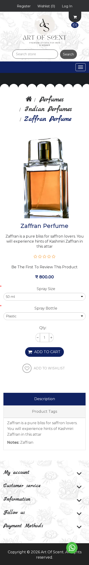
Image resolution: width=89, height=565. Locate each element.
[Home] (29, 99)
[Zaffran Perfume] (44, 176)
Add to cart (47, 352)
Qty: (43, 328)
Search (68, 54)
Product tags (44, 411)
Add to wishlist (49, 368)
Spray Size (46, 289)
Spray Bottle (45, 308)
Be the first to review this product (44, 267)
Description (44, 399)
